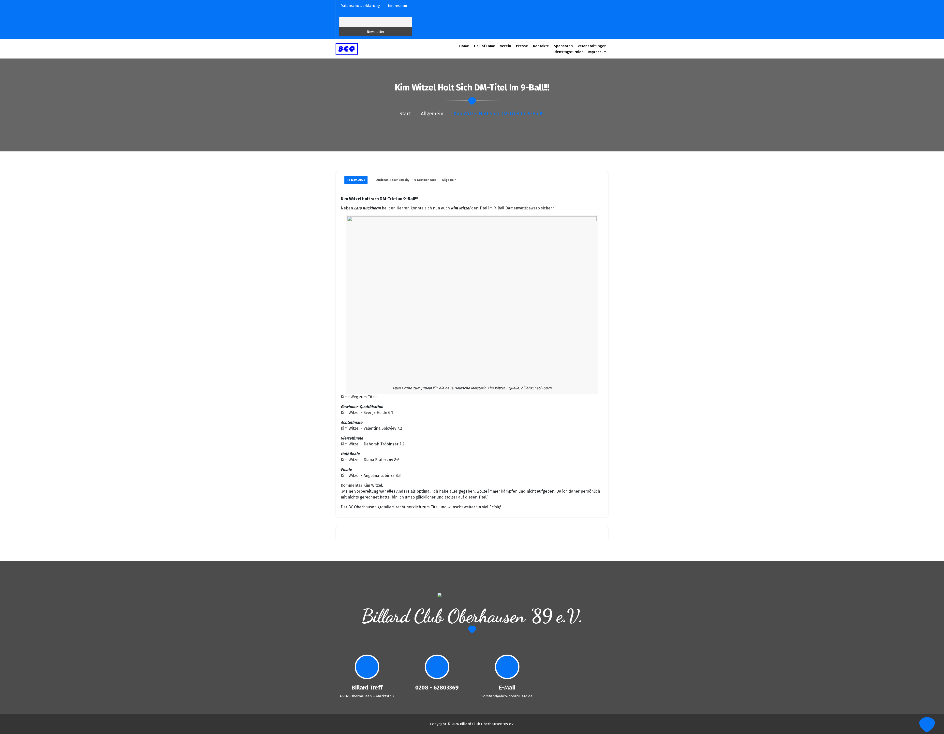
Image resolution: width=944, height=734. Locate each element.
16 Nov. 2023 (356, 180)
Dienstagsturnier (568, 52)
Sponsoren (563, 46)
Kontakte (541, 46)
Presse (522, 46)
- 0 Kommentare (424, 180)
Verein (505, 46)
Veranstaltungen (592, 46)
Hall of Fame (484, 46)
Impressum (597, 52)
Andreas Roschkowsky (392, 180)
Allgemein (432, 114)
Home (464, 46)
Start (405, 114)
